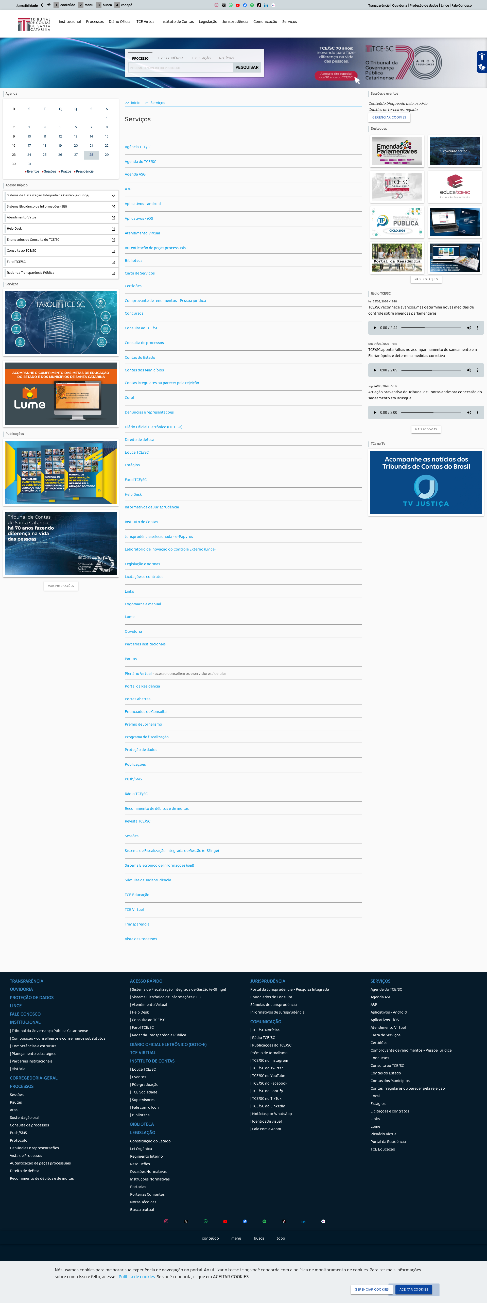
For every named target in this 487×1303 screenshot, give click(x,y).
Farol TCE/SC (136, 480)
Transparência (379, 6)
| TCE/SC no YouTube (267, 1076)
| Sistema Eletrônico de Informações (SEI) (165, 997)
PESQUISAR (247, 67)
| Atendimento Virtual (148, 1005)
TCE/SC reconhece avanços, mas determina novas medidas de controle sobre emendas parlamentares (421, 310)
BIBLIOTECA (142, 1124)
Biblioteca (134, 261)
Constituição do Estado (150, 1141)
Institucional (68, 25)
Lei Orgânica (141, 1149)
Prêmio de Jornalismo (143, 724)
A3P (128, 189)
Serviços (288, 25)
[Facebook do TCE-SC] (243, 6)
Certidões (133, 286)
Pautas (131, 659)
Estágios (132, 465)
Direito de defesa (139, 440)
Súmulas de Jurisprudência (148, 880)
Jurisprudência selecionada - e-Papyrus (159, 537)
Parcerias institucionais (145, 644)
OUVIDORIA (21, 989)
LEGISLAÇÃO (142, 1133)
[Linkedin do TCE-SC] (265, 6)
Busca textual (142, 1210)
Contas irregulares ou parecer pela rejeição (162, 383)
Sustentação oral (24, 1118)
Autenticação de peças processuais (155, 248)
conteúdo (67, 5)
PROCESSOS (21, 1087)
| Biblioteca (140, 1115)
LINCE (16, 1006)
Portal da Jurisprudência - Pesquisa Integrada (289, 989)
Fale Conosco (461, 6)
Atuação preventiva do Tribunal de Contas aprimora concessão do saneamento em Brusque (425, 395)
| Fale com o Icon (144, 1107)
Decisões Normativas (148, 1172)
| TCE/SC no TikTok (266, 1099)
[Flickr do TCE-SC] (272, 6)
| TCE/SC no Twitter (266, 1068)
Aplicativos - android (143, 204)
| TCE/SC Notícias (265, 1030)
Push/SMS (133, 779)
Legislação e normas (142, 564)
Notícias (226, 59)
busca (107, 5)
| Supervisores (142, 1100)
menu (89, 5)
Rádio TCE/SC (136, 794)
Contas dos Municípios (144, 370)
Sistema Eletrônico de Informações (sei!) (159, 865)
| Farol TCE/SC (142, 1028)
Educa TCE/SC (137, 452)
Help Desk (133, 495)
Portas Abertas (137, 699)
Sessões (131, 836)
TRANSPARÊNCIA (26, 981)
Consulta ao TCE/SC (141, 328)
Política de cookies (137, 1277)
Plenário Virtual (138, 674)
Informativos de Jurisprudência (152, 507)
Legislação (206, 25)
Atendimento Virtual (142, 233)
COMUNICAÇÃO (265, 1022)
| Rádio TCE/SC (262, 1038)
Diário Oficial (120, 22)
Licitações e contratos (144, 577)
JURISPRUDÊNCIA (267, 981)
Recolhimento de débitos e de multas (157, 809)
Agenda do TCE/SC (140, 162)
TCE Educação (137, 895)
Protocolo (18, 1140)
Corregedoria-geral (34, 1078)
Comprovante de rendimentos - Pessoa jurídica (165, 301)
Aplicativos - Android (389, 1012)
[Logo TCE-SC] (34, 34)
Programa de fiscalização (147, 737)
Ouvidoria (399, 6)
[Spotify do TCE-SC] (251, 6)
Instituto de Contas (177, 22)
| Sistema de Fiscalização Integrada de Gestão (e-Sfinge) (178, 989)
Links (129, 591)
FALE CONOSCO (25, 1014)
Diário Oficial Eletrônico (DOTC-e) (153, 427)
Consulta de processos (144, 343)
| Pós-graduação (144, 1085)
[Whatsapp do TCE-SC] (229, 6)
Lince (445, 6)
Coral (129, 398)
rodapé (126, 5)
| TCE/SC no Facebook (268, 1083)
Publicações (135, 764)
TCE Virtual (145, 22)
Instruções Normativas (150, 1179)
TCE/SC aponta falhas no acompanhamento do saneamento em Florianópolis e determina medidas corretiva (422, 353)
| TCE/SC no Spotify (266, 1091)
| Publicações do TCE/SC (270, 1045)
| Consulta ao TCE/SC (147, 1020)
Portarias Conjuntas (147, 1194)
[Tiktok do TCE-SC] (258, 6)
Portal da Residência (142, 686)
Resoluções (140, 1164)
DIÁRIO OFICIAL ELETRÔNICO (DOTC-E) (168, 1045)
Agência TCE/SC (138, 147)
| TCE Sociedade (143, 1092)
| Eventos (138, 1077)
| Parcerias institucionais (31, 1061)
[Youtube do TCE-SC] (236, 6)
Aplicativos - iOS (139, 218)
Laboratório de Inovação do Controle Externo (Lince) (170, 549)
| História (17, 1069)
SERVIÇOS (380, 981)
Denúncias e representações (149, 412)
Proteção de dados (424, 6)
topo (281, 1238)
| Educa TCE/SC (143, 1069)
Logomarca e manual (143, 604)
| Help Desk (139, 1012)
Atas (14, 1110)
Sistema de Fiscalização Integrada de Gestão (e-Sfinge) (172, 851)
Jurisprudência (234, 25)
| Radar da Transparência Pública (158, 1035)
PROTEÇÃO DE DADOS (32, 998)
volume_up (49, 5)
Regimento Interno (146, 1156)
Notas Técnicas (143, 1202)
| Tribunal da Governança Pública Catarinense (49, 1031)
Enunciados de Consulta (146, 712)
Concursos (134, 313)
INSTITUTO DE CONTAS (152, 1061)
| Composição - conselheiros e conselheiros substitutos (57, 1038)
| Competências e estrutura (33, 1046)
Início (136, 103)
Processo (140, 59)
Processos (93, 25)
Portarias (138, 1187)
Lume (129, 617)
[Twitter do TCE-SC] (222, 6)
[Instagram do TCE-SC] (215, 6)
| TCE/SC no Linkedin (267, 1106)
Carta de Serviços (140, 273)
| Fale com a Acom (265, 1129)
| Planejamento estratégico (33, 1054)
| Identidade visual (266, 1121)
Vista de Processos (141, 939)
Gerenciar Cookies (389, 118)
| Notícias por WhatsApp (271, 1114)
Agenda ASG (135, 174)
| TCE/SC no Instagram (269, 1061)
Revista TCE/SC (137, 821)
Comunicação (264, 25)
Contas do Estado (140, 358)
